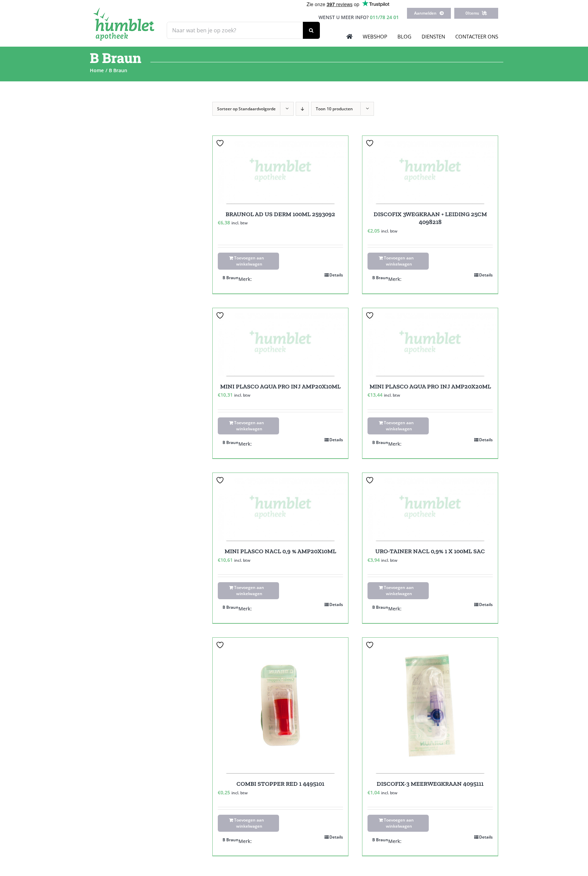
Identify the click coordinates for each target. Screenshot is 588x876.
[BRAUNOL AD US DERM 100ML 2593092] (280, 170)
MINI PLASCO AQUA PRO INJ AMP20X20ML (430, 386)
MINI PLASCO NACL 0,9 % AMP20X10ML (280, 551)
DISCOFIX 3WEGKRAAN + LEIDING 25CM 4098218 (430, 218)
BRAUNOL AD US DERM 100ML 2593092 (280, 214)
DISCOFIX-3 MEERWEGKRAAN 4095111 (430, 783)
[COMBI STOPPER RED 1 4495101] (280, 705)
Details (336, 275)
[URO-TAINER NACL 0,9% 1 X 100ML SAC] (430, 507)
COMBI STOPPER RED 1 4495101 (280, 783)
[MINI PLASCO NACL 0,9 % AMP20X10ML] (280, 507)
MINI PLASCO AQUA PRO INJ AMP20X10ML (280, 386)
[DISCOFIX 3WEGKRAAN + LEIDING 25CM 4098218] (430, 170)
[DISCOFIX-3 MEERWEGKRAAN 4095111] (430, 705)
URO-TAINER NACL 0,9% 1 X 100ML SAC (430, 551)
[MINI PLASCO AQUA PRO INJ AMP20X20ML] (430, 342)
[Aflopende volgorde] (302, 109)
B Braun (231, 278)
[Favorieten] (221, 143)
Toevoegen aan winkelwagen (249, 261)
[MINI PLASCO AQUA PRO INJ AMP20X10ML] (280, 342)
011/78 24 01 (384, 17)
